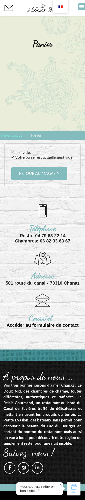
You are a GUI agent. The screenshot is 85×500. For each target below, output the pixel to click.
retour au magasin (39, 174)
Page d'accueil (12, 135)
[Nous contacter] (9, 8)
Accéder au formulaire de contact (43, 325)
